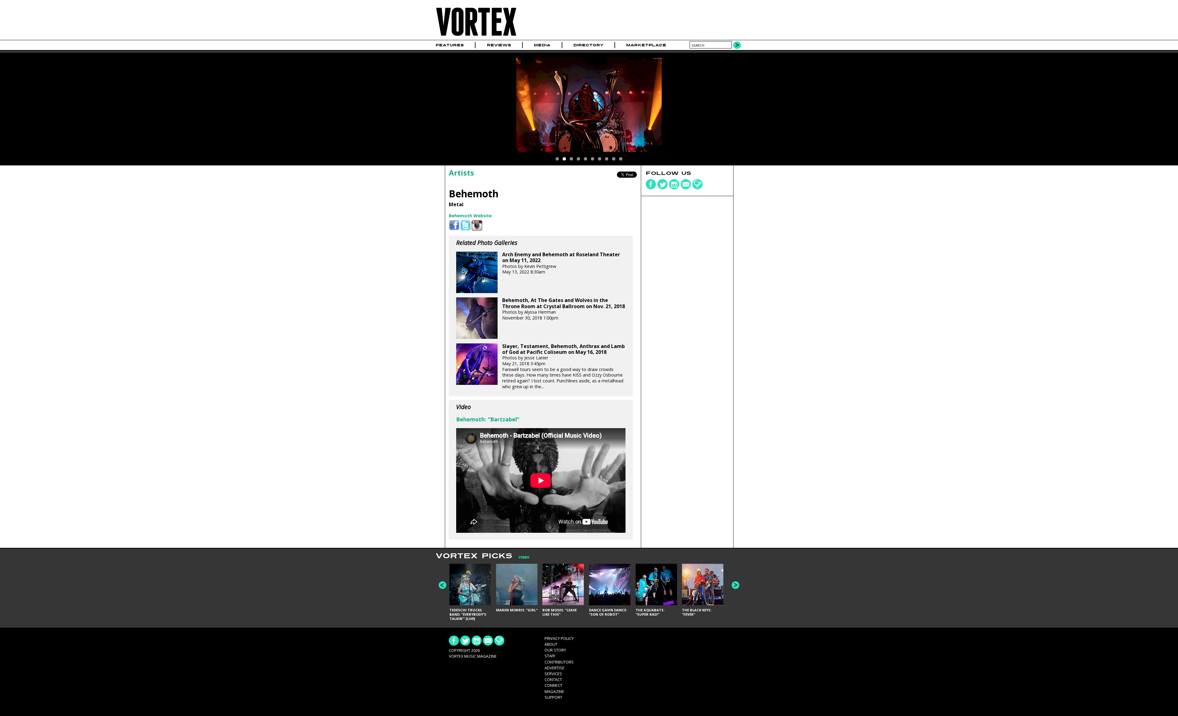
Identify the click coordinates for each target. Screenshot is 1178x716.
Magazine (554, 691)
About (551, 644)
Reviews (499, 45)
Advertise (554, 668)
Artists (461, 173)
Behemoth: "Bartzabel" (487, 419)
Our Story (555, 650)
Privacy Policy (559, 638)
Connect (553, 685)
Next (735, 585)
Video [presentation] (523, 557)
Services (553, 673)
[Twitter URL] (465, 225)
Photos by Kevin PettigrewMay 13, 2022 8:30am (561, 263)
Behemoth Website (470, 216)
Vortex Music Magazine (473, 656)
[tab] (520, 557)
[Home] (476, 36)
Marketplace (646, 45)
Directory (588, 45)
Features (450, 45)
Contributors (559, 662)
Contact (553, 679)
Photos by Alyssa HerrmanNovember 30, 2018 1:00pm (563, 308)
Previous (442, 585)
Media (542, 45)
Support (553, 697)
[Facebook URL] (454, 225)
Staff (550, 656)
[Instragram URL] (477, 225)
